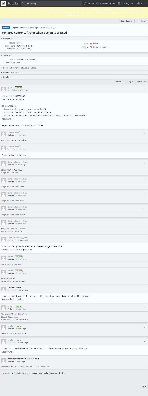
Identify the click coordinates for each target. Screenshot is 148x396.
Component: (10, 46)
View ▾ (143, 21)
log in (14, 373)
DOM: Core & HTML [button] (25, 46)
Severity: (97, 47)
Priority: (85, 47)
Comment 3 (12, 290)
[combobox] (51, 3)
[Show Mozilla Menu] (3, 3)
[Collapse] (144, 89)
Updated (11, 135)
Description (12, 90)
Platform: (11, 49)
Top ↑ (143, 387)
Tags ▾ (130, 82)
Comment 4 (12, 343)
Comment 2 (12, 240)
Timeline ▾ (141, 82)
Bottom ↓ (119, 82)
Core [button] (19, 43)
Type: (86, 43)
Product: (11, 43)
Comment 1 (12, 149)
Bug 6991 (15, 27)
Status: (12, 59)
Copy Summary (127, 21)
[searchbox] (51, 3)
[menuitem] (89, 3)
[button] (141, 3)
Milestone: (10, 62)
